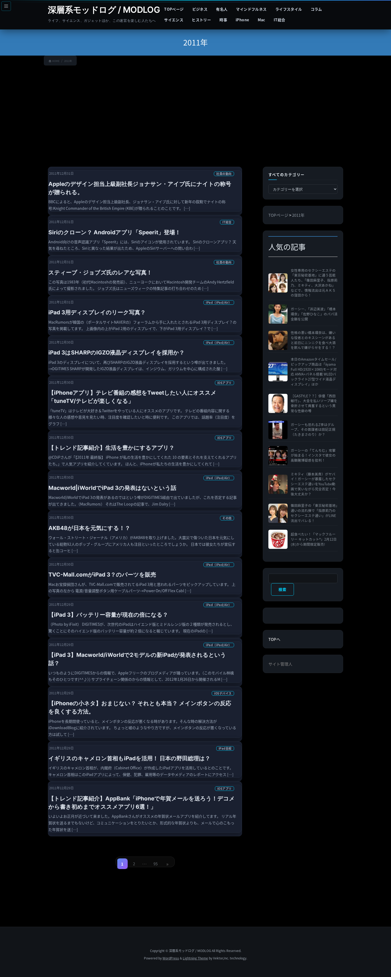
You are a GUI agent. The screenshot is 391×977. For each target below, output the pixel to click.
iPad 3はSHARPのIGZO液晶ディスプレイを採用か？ (116, 352)
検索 (282, 589)
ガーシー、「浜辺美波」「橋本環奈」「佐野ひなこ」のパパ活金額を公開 (314, 314)
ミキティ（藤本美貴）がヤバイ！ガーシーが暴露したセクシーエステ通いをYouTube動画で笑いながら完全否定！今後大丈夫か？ (313, 484)
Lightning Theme (195, 958)
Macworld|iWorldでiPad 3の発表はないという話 (112, 488)
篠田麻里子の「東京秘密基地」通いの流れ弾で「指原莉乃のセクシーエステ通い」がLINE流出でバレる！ (314, 513)
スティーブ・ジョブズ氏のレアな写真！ (100, 272)
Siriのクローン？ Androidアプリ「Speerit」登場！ (114, 232)
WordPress (171, 958)
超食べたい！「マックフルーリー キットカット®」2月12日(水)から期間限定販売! (314, 539)
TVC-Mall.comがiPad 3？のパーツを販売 (102, 574)
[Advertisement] (195, 112)
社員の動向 (224, 174)
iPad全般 (225, 748)
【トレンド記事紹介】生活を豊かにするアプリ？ (111, 447)
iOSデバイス (223, 693)
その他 (227, 518)
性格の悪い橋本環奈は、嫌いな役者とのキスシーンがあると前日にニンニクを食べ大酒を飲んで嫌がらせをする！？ (313, 340)
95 (155, 865)
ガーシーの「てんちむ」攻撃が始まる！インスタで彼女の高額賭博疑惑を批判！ (313, 455)
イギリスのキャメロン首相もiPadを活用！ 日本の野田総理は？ (129, 758)
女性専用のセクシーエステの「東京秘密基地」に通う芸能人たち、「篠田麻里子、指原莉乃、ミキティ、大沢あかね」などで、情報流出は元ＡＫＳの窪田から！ (314, 283)
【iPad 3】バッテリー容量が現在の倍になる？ (108, 614)
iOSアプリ (224, 383)
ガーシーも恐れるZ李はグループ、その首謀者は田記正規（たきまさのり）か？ (313, 429)
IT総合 (227, 222)
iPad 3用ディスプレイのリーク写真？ (97, 312)
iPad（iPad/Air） (219, 302)
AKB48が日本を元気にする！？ (89, 528)
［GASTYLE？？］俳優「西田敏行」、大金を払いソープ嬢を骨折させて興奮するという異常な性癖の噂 (314, 403)
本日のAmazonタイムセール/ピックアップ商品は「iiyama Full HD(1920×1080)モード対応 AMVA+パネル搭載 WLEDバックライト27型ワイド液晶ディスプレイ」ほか (314, 372)
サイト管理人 (280, 664)
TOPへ (274, 639)
